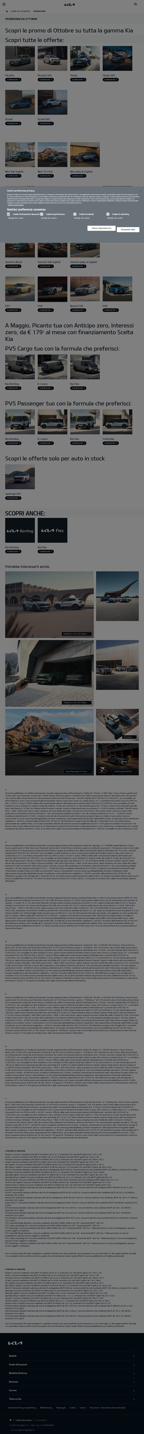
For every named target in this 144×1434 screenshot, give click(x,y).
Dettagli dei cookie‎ (15, 218)
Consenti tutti (128, 230)
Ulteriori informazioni (16, 205)
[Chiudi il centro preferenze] (141, 191)
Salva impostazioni (101, 228)
